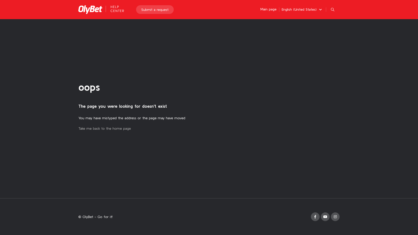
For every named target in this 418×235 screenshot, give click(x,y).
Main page (268, 9)
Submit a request (155, 10)
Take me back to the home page (104, 128)
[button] (302, 9)
